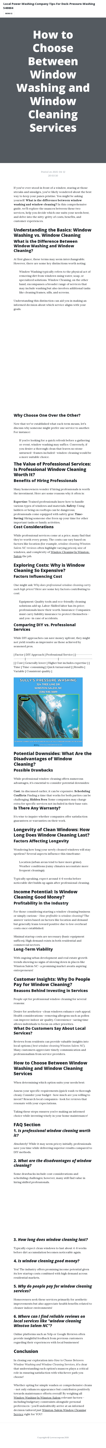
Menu (8, 13)
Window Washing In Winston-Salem (37, 1397)
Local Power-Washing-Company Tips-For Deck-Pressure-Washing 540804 (49, 6)
